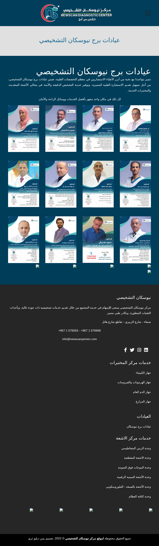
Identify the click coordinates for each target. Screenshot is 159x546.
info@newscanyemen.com (79, 339)
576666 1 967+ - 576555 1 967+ (79, 330)
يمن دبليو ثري (36, 538)
